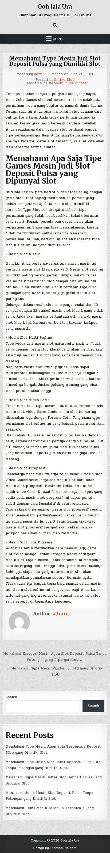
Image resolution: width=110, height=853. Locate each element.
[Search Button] (55, 25)
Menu (58, 39)
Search (11, 697)
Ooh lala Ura (55, 6)
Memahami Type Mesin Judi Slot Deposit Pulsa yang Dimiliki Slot (55, 61)
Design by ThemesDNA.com (55, 848)
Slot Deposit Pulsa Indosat (64, 83)
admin (39, 74)
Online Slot (64, 80)
